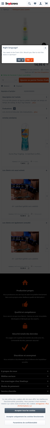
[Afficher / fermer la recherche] (29, 3)
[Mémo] (35, 3)
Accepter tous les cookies (25, 410)
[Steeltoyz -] (11, 3)
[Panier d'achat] (46, 3)
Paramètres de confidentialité (25, 422)
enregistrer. (41, 404)
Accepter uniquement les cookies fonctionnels (25, 416)
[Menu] (3, 3)
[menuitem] (3, 3)
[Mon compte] (40, 3)
